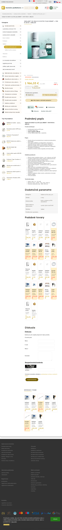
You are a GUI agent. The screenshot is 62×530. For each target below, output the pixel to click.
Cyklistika (33, 489)
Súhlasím (55, 519)
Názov (26, 348)
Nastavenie (6, 524)
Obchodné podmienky (41, 3)
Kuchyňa (33, 486)
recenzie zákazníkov (7, 505)
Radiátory (33, 448)
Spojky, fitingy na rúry (7, 456)
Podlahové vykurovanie (8, 454)
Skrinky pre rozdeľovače (37, 456)
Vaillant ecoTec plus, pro (47, 194)
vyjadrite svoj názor (7, 503)
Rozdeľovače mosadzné (37, 454)
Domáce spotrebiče (36, 482)
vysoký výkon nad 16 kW (47, 205)
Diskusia (36, 111)
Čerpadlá (33, 446)
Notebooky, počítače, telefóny (39, 484)
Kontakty (40, 1)
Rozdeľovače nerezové (37, 452)
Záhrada (33, 478)
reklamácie (4, 474)
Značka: (29, 79)
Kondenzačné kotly (6, 446)
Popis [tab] (31, 107)
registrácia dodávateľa (7, 485)
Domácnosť (34, 480)
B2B (46, 1)
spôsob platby (5, 472)
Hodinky (33, 491)
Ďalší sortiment (35, 470)
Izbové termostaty (6, 452)
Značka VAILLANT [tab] (46, 111)
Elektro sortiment (35, 472)
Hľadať (36, 8)
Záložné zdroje (35, 460)
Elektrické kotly (6, 448)
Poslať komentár (31, 379)
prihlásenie (4, 481)
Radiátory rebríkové (36, 450)
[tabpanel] (28, 250)
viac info (14, 522)
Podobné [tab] (39, 107)
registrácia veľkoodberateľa (9, 483)
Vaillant (42, 209)
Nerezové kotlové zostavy (38, 458)
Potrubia (4, 458)
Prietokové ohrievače (7, 450)
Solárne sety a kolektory (8, 460)
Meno (26, 340)
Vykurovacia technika (8, 444)
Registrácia (5, 478)
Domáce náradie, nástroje (37, 476)
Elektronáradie (35, 474)
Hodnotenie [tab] (51, 107)
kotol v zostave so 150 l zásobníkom (46, 201)
